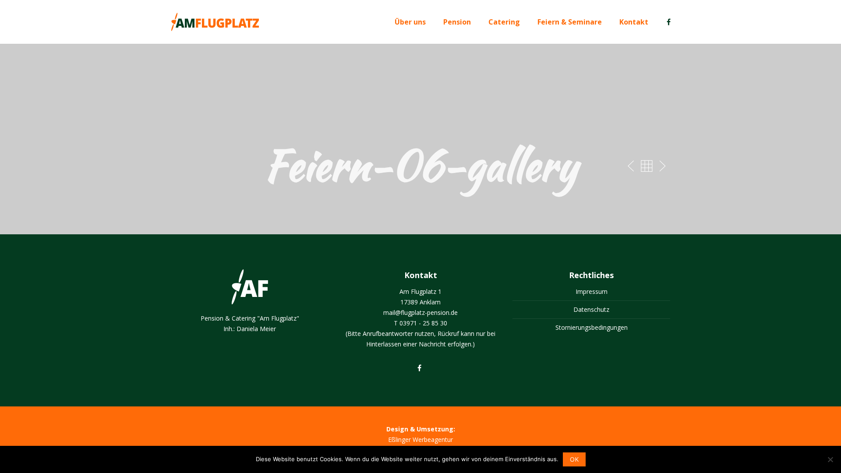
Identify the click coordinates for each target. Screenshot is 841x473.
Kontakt (633, 22)
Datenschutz (591, 309)
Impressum (592, 291)
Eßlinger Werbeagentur (420, 439)
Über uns (410, 22)
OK (574, 459)
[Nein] (830, 459)
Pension (457, 22)
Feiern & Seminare (569, 22)
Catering (504, 22)
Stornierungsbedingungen (591, 327)
